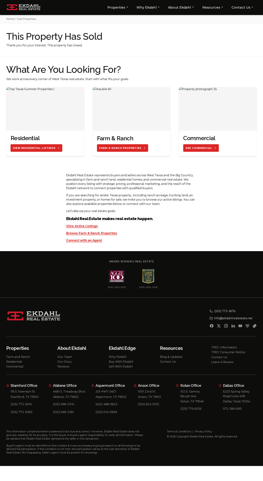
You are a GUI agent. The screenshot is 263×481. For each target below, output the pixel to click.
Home (10, 19)
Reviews (63, 366)
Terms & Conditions (179, 431)
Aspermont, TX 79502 (111, 397)
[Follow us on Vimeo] (247, 326)
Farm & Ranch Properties (120, 148)
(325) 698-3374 (63, 404)
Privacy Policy (203, 431)
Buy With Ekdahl (121, 361)
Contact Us (241, 7)
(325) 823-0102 (148, 404)
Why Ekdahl (147, 7)
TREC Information (224, 347)
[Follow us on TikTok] (254, 326)
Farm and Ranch (18, 357)
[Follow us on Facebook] (212, 326)
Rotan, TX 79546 (192, 401)
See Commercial (199, 148)
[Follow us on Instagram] (226, 326)
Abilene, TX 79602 (66, 397)
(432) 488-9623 (106, 404)
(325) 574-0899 (106, 412)
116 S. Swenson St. (23, 391)
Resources (211, 7)
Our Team (64, 357)
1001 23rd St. (147, 391)
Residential (14, 361)
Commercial (14, 366)
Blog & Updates (171, 357)
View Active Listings (82, 226)
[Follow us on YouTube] (240, 326)
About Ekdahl (179, 7)
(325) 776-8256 (190, 408)
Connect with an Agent (84, 240)
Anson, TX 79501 (149, 397)
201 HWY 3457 (106, 391)
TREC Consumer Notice (228, 352)
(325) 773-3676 (21, 404)
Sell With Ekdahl (121, 366)
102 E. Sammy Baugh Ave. (190, 394)
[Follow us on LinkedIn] (233, 326)
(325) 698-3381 (63, 412)
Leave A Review (222, 362)
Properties (116, 7)
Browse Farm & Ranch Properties (91, 233)
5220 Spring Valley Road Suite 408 (236, 394)
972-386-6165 (232, 408)
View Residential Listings (34, 148)
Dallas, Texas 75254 (236, 401)
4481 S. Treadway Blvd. (69, 391)
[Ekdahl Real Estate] (25, 7)
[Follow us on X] (219, 326)
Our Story (64, 361)
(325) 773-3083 (21, 412)
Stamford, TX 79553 (25, 397)
